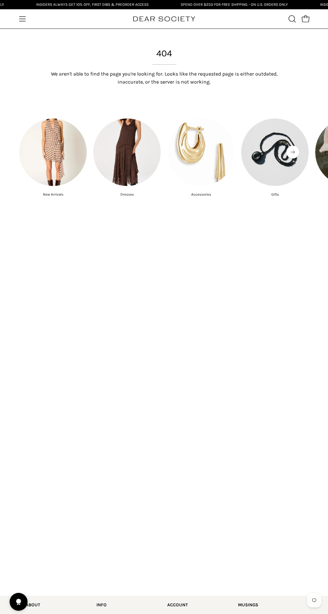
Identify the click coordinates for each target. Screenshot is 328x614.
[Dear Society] (164, 19)
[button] (291, 18)
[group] (164, 157)
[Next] (292, 152)
